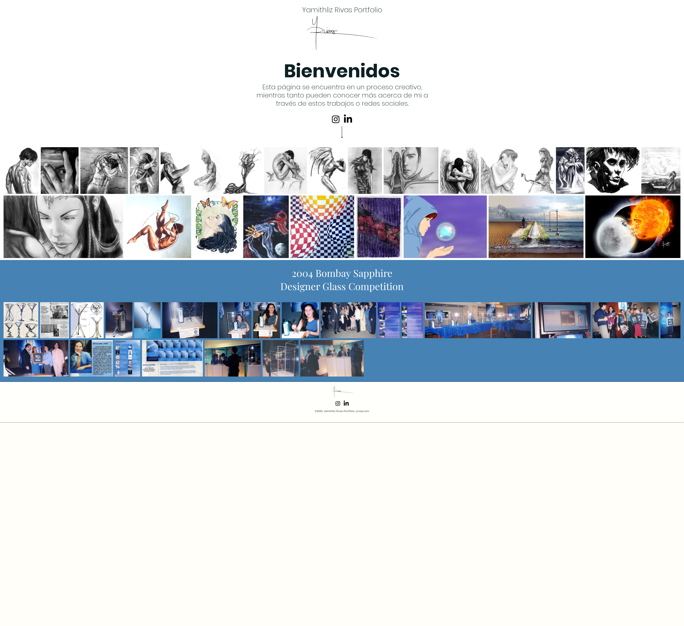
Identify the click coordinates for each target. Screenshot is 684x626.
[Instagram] (336, 119)
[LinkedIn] (348, 119)
